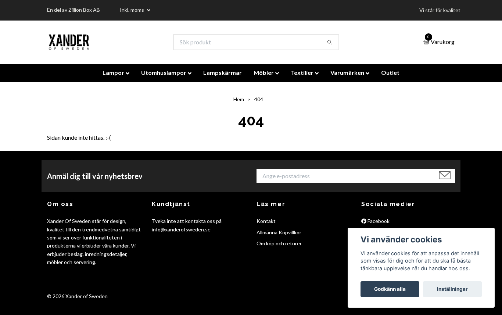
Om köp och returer (279, 243)
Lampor (113, 72)
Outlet (390, 72)
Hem (238, 99)
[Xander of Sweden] (68, 42)
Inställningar (452, 289)
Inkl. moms (132, 10)
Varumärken (347, 72)
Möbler (264, 72)
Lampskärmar (222, 72)
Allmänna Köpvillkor (279, 232)
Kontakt (266, 221)
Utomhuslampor (163, 72)
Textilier (302, 72)
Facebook (378, 221)
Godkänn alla (390, 289)
